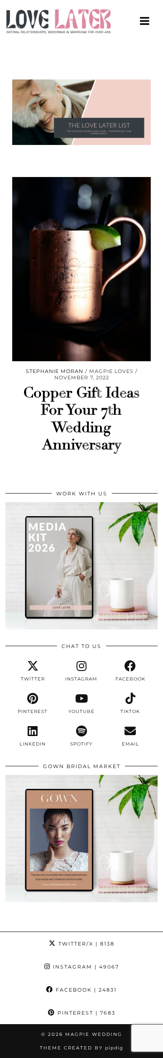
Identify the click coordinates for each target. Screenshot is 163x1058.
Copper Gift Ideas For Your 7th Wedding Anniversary (81, 419)
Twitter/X (85, 944)
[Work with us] (81, 627)
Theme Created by (81, 1048)
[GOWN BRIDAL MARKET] (81, 900)
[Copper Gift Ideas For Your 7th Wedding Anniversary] (81, 269)
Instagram (85, 967)
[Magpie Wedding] (81, 23)
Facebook (85, 990)
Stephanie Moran (54, 371)
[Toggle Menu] (145, 20)
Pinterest (85, 1013)
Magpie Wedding (93, 1034)
